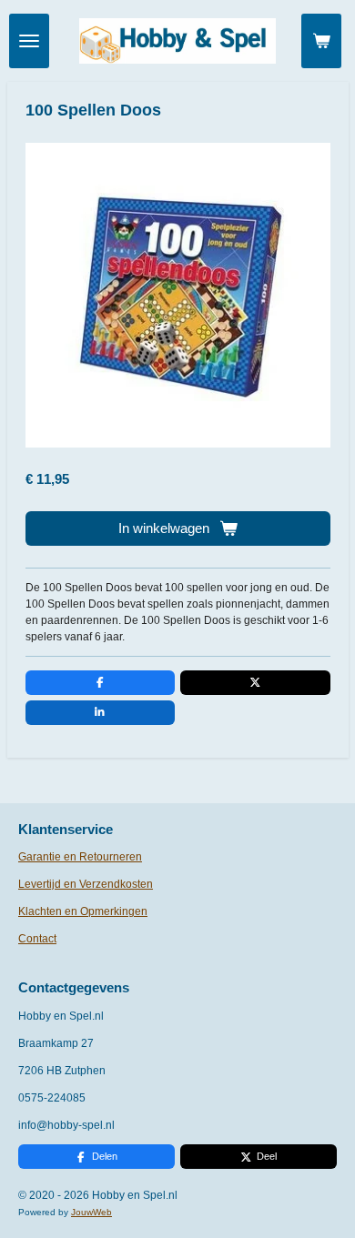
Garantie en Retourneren (80, 856)
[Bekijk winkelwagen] (321, 41)
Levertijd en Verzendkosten (85, 884)
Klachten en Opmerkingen (82, 911)
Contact (37, 938)
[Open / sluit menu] (29, 41)
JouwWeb (91, 1212)
